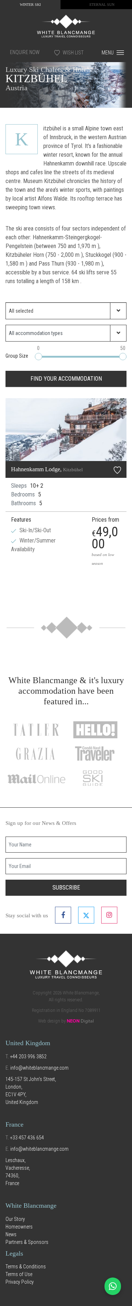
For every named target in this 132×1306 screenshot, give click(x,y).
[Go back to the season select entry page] (66, 25)
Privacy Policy (20, 1282)
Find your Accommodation (66, 378)
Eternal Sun (101, 5)
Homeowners (19, 1227)
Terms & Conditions (26, 1266)
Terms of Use (19, 1274)
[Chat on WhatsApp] (112, 1286)
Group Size (17, 356)
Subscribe (66, 887)
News (11, 1234)
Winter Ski (30, 5)
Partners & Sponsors (27, 1242)
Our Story (15, 1219)
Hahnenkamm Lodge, (47, 469)
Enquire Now (25, 52)
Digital (80, 1021)
